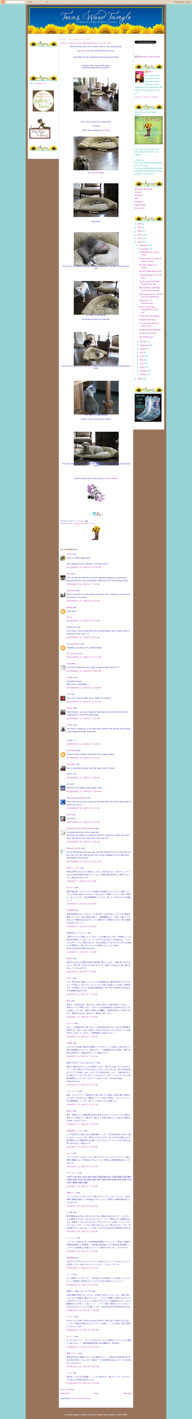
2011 (140, 235)
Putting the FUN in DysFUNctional (80, 828)
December (144, 245)
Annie (70, 524)
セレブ (69, 1153)
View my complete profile (146, 97)
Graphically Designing (106, 1415)
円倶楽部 (70, 910)
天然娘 (69, 1043)
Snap (69, 663)
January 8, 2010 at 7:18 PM (82, 952)
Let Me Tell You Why (147, 333)
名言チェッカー (73, 868)
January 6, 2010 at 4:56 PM (82, 904)
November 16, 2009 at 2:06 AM (83, 842)
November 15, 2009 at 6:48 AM (83, 778)
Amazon (138, 192)
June (142, 356)
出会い (69, 978)
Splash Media (140, 205)
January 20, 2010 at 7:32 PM (82, 1186)
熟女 (68, 1001)
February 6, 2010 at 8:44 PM (82, 1285)
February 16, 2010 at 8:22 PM (83, 1347)
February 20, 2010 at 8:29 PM (83, 1383)
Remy (91, 315)
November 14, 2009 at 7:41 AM (83, 584)
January (143, 374)
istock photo (140, 208)
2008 (140, 379)
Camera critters (81, 524)
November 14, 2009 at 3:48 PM (83, 744)
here (75, 774)
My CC (69, 617)
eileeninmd (71, 590)
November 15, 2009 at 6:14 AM (83, 758)
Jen (68, 784)
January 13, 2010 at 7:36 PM (82, 1037)
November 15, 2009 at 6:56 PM (83, 822)
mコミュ (70, 1023)
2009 (140, 242)
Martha (69, 607)
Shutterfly (139, 202)
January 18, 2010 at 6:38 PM (82, 1147)
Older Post (127, 1393)
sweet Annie (85, 51)
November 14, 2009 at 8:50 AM (83, 601)
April (142, 363)
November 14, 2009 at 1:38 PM (83, 719)
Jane (69, 694)
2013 (140, 227)
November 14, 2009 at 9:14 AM (83, 621)
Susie (69, 815)
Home (96, 1393)
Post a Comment (67, 1389)
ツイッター (71, 1238)
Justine (70, 725)
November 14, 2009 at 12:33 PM (84, 702)
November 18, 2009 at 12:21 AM (84, 862)
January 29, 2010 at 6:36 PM (82, 1232)
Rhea (150, 72)
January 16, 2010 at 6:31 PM (82, 1104)
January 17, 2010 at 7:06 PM (82, 1124)
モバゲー (70, 887)
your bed (104, 130)
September (144, 345)
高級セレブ (71, 1193)
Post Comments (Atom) (81, 1398)
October (143, 342)
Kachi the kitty (97, 173)
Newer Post (65, 1393)
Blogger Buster (41, 83)
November (144, 249)
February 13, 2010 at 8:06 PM (83, 1330)
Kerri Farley (71, 750)
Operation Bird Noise (147, 320)
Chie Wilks (71, 764)
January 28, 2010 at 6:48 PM (82, 1206)
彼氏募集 (70, 1258)
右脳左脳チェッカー (75, 1131)
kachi (92, 524)
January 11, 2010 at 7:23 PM (82, 994)
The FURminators (146, 337)
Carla (69, 574)
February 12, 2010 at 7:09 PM (83, 1310)
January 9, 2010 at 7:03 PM (82, 972)
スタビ (69, 1373)
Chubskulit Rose (73, 644)
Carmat (70, 708)
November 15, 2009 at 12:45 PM (84, 791)
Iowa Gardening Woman (76, 798)
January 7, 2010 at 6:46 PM (82, 927)
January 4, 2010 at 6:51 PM (82, 881)
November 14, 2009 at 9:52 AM (83, 637)
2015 (140, 224)
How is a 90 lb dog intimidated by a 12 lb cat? (85, 43)
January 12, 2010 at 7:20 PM (82, 1017)
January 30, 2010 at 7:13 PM (82, 1251)
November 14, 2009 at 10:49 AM (84, 671)
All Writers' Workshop (143, 189)
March (142, 367)
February (144, 371)
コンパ (69, 1274)
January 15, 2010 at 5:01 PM (82, 1085)
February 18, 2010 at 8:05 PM (83, 1367)
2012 (140, 231)
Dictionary (139, 195)
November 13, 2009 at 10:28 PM (84, 567)
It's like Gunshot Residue (149, 316)
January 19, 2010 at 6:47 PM (82, 1167)
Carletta (70, 677)
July (142, 352)
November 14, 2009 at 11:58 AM (84, 688)
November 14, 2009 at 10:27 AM (84, 657)
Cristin (69, 554)
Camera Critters (110, 478)
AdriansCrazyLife (74, 848)
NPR (136, 198)
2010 (140, 238)
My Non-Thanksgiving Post (150, 271)
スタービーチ (72, 1091)
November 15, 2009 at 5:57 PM (83, 808)
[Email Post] (86, 521)
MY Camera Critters (75, 654)
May (142, 360)
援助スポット (72, 1353)
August (143, 349)
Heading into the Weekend (150, 330)
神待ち (69, 958)
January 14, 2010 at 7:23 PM (82, 1056)
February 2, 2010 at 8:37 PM (82, 1268)
